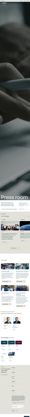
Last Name (13, 372)
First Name (13, 367)
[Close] (28, 3)
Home (1, 5)
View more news (13, 248)
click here (19, 400)
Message (13, 390)
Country (13, 376)
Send (13, 410)
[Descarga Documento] (7, 328)
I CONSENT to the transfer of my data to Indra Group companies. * (19, 402)
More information (5, 281)
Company (13, 381)
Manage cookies (27, 416)
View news (22, 240)
